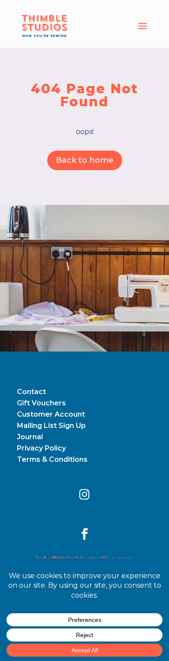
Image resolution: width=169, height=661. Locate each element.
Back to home (85, 160)
